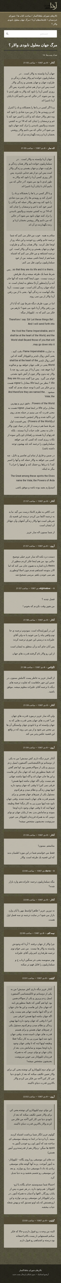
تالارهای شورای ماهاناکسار (45, 16)
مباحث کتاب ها (24, 16)
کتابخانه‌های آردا (39, 20)
